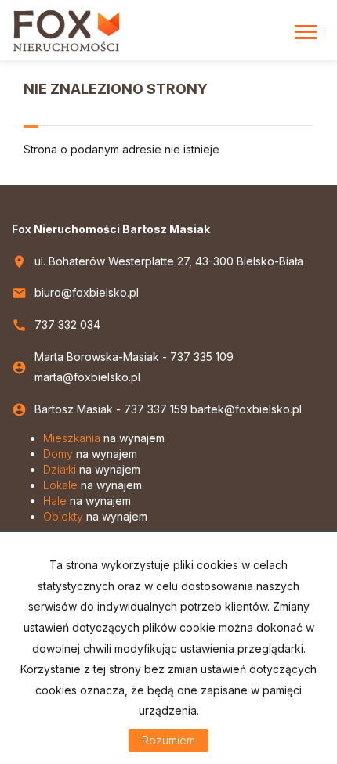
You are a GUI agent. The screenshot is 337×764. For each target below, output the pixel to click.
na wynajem (104, 438)
